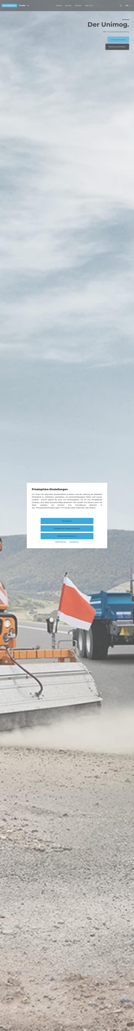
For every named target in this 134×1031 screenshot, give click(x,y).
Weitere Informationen (66, 536)
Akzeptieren (67, 521)
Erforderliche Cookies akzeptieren (67, 528)
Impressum (74, 542)
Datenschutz (60, 542)
